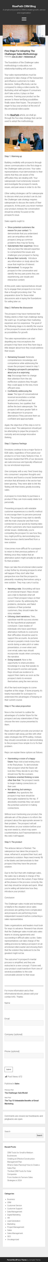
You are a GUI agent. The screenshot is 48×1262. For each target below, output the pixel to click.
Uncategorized (13, 1239)
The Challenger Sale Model (16, 1093)
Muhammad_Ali (29, 57)
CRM (9, 1202)
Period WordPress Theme (17, 1260)
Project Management (15, 1227)
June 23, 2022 (17, 57)
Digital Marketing (13, 1215)
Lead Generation (13, 1221)
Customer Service (14, 1205)
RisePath (14, 115)
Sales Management (15, 1233)
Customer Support (14, 1209)
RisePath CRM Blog (24, 6)
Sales (17, 1084)
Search (7, 1131)
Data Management (14, 1212)
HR (8, 1218)
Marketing (11, 1224)
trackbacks (34, 1116)
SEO (9, 1236)
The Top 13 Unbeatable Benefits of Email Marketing (22, 1102)
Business (11, 1199)
